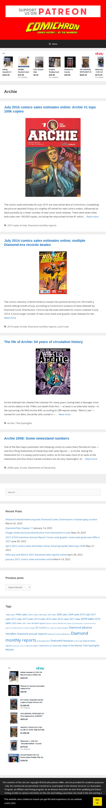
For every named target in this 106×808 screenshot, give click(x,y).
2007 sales (52, 615)
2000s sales (33, 614)
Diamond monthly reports (42, 225)
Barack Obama (52, 623)
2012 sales (16, 619)
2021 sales (26, 623)
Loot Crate (63, 326)
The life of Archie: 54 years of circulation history (43, 342)
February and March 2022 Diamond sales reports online (36, 554)
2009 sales (73, 614)
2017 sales (75, 619)
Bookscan (62, 623)
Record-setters (32, 645)
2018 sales (87, 619)
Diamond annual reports (32, 633)
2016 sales (63, 619)
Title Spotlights (23, 423)
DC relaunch (52, 628)
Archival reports (38, 623)
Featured (56, 640)
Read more (92, 216)
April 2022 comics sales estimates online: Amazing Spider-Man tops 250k (45, 546)
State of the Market (72, 645)
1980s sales (10, 615)
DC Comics (41, 627)
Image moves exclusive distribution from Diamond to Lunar (38, 532)
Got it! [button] (97, 801)
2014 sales (13, 326)
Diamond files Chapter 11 (19, 528)
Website (10, 649)
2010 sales (85, 614)
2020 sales (17, 623)
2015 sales (13, 225)
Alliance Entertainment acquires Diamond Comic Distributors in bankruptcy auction (51, 519)
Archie (23, 225)
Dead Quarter (62, 628)
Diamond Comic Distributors (59, 634)
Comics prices (17, 628)
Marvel (86, 640)
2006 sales (43, 615)
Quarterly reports (19, 646)
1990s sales (21, 614)
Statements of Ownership (41, 467)
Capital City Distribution (74, 623)
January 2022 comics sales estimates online (29, 559)
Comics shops (29, 628)
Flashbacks (68, 640)
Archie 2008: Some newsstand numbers (36, 438)
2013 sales (28, 619)
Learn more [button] (10, 803)
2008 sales (13, 467)
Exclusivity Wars (43, 641)
